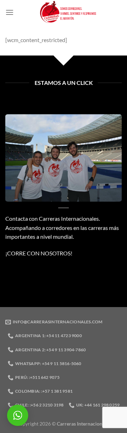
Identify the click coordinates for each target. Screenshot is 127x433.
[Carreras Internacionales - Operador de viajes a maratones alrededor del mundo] (67, 12)
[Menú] (9, 12)
